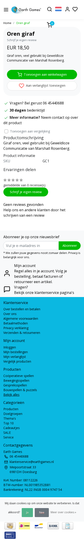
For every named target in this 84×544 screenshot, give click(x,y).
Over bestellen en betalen (21, 309)
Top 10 (8, 423)
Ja (27, 512)
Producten (10, 409)
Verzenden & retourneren (21, 332)
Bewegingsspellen (16, 380)
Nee (41, 512)
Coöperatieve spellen (18, 376)
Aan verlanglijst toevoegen (45, 85)
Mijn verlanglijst (14, 357)
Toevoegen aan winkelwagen (45, 74)
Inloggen (9, 347)
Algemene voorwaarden (20, 318)
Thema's (9, 418)
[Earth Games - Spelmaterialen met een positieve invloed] (26, 9)
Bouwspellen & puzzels (20, 390)
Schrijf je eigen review (22, 40)
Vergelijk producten (17, 361)
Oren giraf (23, 23)
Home (7, 23)
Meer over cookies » (63, 512)
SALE (7, 432)
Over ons (10, 314)
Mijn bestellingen (15, 352)
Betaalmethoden (15, 323)
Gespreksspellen (15, 385)
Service (8, 437)
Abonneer (69, 245)
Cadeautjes (11, 428)
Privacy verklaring (15, 328)
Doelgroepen (12, 414)
